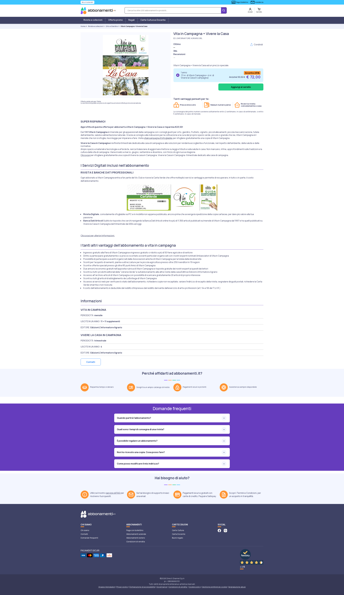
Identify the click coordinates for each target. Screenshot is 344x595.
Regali (131, 19)
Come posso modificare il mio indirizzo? (138, 463)
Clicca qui (85, 155)
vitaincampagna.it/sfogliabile (158, 138)
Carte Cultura (178, 530)
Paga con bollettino (134, 530)
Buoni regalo (177, 538)
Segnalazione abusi (237, 587)
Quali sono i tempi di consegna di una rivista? (140, 429)
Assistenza (259, 2)
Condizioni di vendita (135, 541)
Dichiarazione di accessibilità (142, 587)
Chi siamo (85, 530)
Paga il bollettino (242, 2)
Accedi (250, 12)
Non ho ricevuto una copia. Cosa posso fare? (141, 452)
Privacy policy (122, 587)
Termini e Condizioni (247, 492)
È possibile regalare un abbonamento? (137, 440)
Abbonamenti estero (135, 538)
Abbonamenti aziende (136, 534)
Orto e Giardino (112, 26)
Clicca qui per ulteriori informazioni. (98, 235)
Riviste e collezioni (92, 19)
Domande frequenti (89, 538)
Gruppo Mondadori (106, 587)
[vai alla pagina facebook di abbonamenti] (219, 530)
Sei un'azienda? (87, 2)
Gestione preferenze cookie (214, 587)
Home (83, 26)
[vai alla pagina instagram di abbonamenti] (225, 530)
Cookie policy (195, 587)
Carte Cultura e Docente (153, 19)
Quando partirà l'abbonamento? (134, 417)
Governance (161, 587)
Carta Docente (178, 534)
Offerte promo (115, 19)
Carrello (259, 12)
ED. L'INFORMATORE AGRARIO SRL (187, 38)
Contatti (90, 361)
